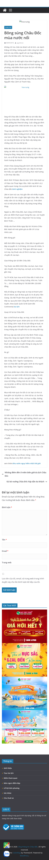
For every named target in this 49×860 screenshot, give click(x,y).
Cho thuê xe (9, 798)
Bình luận (7, 507)
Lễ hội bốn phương (11, 788)
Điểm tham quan (10, 778)
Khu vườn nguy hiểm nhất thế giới (27, 463)
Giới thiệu (8, 768)
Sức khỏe (7, 793)
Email (5, 551)
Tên (4, 539)
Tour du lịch (9, 773)
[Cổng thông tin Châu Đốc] (5, 10)
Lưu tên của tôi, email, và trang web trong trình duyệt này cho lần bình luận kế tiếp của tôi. (23, 580)
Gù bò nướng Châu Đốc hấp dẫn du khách (25, 481)
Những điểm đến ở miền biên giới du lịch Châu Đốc (25, 474)
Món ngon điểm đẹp (12, 783)
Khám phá (8, 27)
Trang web (6, 562)
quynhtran (20, 43)
